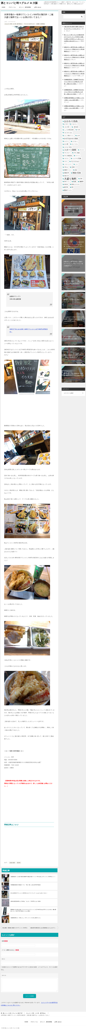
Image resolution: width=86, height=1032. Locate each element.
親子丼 (66, 187)
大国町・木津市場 (40, 24)
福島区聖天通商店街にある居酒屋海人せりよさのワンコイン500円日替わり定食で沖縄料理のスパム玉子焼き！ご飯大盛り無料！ (44, 927)
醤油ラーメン (68, 190)
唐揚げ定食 (76, 173)
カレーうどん (75, 144)
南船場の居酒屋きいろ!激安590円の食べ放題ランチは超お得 (74, 356)
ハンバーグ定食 (76, 158)
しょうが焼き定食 (69, 129)
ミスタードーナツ (68, 164)
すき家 (78, 129)
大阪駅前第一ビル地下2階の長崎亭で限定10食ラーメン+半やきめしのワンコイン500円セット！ (32, 876)
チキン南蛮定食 (68, 155)
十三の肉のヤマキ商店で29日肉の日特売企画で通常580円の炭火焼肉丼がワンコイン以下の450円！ (74, 319)
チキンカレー (67, 152)
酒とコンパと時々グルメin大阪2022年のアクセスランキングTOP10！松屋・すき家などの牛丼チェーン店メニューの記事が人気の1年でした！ (74, 245)
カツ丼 (66, 144)
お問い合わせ (37, 7)
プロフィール (12, 7)
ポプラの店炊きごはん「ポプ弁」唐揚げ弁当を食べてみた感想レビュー (74, 337)
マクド (65, 161)
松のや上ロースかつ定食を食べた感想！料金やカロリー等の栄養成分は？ (74, 374)
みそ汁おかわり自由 (71, 138)
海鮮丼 (81, 181)
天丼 (81, 178)
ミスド (76, 164)
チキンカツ (82, 149)
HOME (3, 7)
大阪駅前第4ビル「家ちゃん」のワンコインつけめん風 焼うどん (25, 917)
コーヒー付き (68, 147)
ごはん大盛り (67, 126)
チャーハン (77, 155)
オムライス (66, 141)
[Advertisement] (29, 75)
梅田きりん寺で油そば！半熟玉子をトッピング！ (74, 300)
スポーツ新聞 (70, 150)
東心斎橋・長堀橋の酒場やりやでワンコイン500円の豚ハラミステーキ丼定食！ (16, 927)
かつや (66, 124)
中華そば (66, 167)
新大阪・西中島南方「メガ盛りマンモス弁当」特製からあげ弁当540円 (74, 282)
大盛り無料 (12, 862)
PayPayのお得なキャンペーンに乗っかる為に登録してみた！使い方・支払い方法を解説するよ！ (74, 208)
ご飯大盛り (76, 127)
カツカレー (75, 141)
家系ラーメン (67, 181)
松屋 (74, 181)
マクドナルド (75, 161)
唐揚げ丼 (66, 172)
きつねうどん (74, 124)
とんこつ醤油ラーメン (68, 135)
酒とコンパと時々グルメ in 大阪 (19, 3)
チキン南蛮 (77, 152)
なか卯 (78, 135)
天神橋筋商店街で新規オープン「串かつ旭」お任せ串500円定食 (25, 884)
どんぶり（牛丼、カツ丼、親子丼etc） (13, 24)
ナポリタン (66, 158)
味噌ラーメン (67, 170)
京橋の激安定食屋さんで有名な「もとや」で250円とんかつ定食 (25, 901)
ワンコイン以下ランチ (29, 24)
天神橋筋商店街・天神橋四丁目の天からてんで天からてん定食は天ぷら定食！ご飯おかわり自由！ (74, 81)
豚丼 (72, 187)
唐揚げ (76, 169)
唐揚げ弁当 (66, 175)
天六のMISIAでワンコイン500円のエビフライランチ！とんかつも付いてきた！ (29, 893)
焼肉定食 (66, 184)
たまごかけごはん (68, 132)
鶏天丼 (18, 862)
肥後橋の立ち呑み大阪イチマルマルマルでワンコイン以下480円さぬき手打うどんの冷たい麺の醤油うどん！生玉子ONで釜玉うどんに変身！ (33, 910)
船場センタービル (75, 184)
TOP (12, 1013)
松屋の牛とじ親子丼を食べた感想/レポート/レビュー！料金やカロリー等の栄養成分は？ (74, 49)
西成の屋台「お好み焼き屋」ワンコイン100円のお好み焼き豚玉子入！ (74, 227)
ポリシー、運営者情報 (25, 7)
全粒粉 (73, 167)
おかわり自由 (71, 121)
